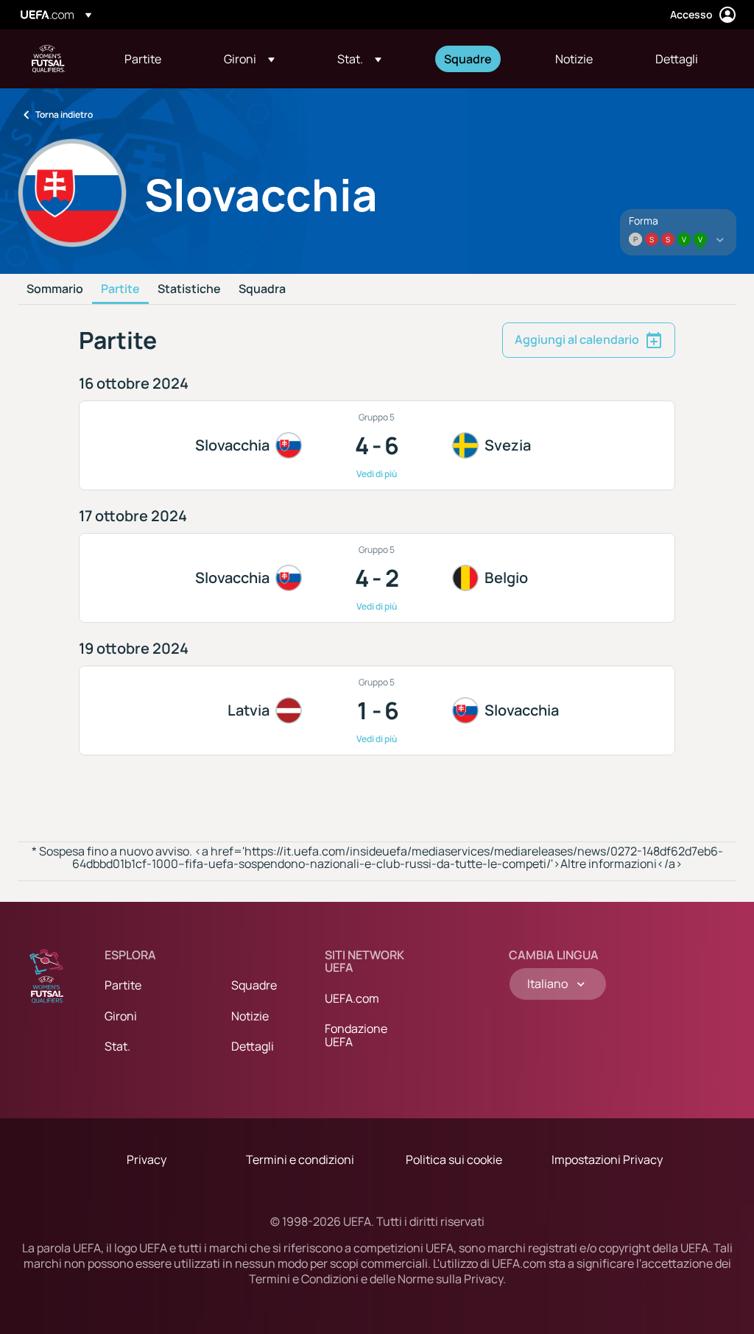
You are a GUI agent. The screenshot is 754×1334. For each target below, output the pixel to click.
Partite (120, 289)
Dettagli (252, 1046)
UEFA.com (352, 998)
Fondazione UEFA (356, 1035)
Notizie (250, 1016)
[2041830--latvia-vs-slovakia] (376, 710)
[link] (143, 59)
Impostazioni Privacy (607, 1159)
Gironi (121, 1016)
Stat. (117, 1046)
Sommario (55, 289)
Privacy (146, 1159)
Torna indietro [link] (64, 114)
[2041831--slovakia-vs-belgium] (376, 578)
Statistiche (189, 289)
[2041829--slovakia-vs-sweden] (376, 445)
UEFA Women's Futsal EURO (49, 59)
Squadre (254, 985)
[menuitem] (156, 59)
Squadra (262, 289)
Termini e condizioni (300, 1159)
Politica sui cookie (454, 1159)
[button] (249, 59)
